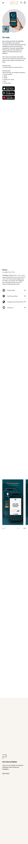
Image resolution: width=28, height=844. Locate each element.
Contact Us (10, 307)
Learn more (5, 773)
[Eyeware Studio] (14, 2)
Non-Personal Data (12, 296)
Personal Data (11, 290)
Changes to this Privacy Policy (15, 302)
